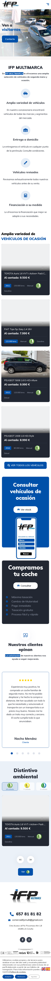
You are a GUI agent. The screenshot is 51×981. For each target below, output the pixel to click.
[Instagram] (29, 939)
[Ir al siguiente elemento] (30, 859)
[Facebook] (22, 939)
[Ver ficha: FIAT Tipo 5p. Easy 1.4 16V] (25, 322)
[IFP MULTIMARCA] (10, 4)
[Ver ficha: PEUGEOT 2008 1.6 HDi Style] (25, 432)
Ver (23, 871)
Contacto (10, 39)
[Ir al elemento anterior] (20, 859)
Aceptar (8, 977)
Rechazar (21, 977)
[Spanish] (48, 969)
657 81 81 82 (28, 913)
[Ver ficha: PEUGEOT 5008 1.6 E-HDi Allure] (25, 376)
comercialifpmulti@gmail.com (27, 920)
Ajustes (34, 977)
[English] (43, 969)
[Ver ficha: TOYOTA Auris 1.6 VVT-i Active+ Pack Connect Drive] (25, 269)
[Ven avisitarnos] (25, 32)
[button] (12, 753)
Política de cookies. (17, 972)
